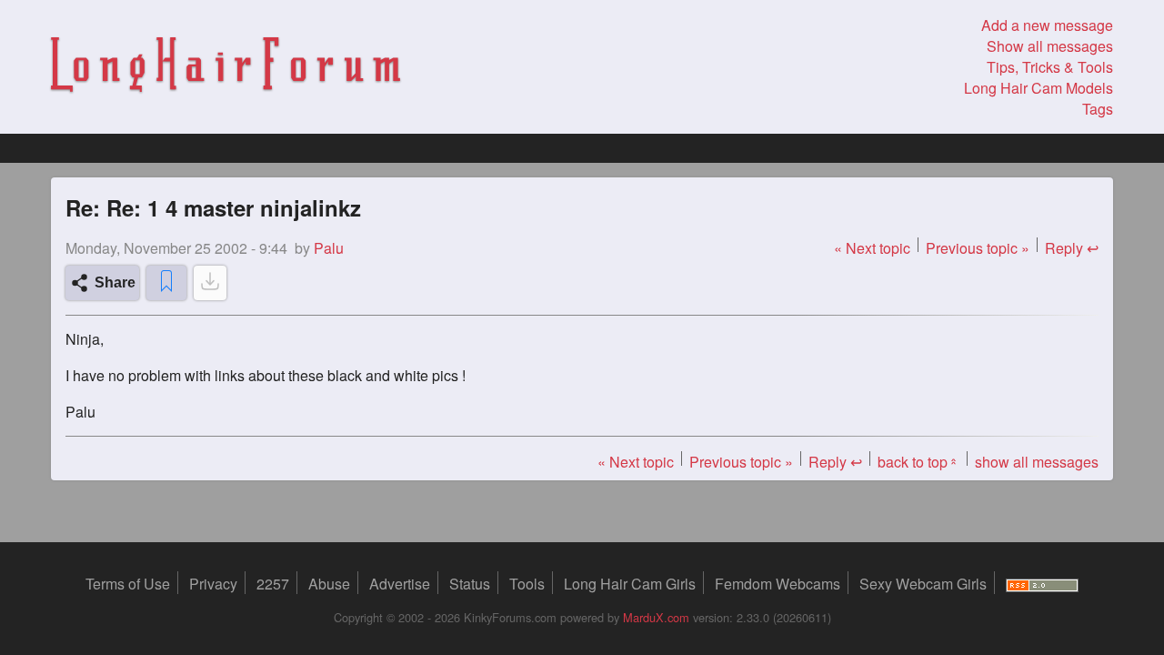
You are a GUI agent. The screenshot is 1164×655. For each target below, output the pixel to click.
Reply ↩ (1072, 247)
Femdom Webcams (777, 583)
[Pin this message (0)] (166, 283)
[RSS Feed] (1042, 583)
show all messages (1037, 461)
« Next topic (872, 247)
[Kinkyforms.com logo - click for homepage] (225, 67)
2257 (272, 583)
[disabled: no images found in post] (210, 283)
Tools (527, 583)
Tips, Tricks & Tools (1050, 66)
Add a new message (1047, 25)
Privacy (213, 583)
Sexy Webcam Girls (923, 583)
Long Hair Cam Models (1038, 87)
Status (469, 583)
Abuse (329, 583)
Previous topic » (977, 247)
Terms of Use (127, 583)
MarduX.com (656, 617)
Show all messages (1050, 45)
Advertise (399, 583)
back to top (918, 461)
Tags (1097, 108)
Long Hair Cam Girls (630, 583)
